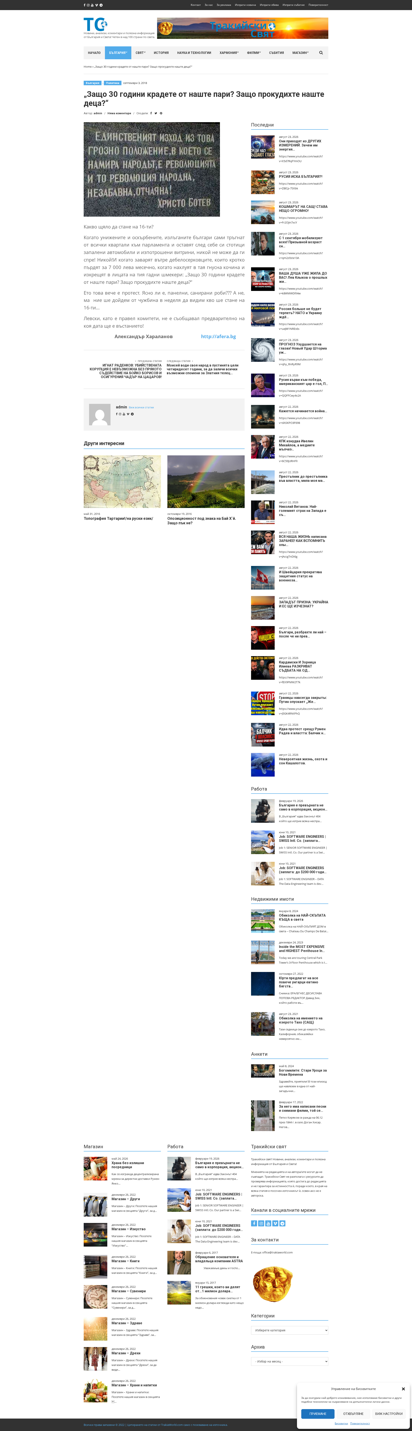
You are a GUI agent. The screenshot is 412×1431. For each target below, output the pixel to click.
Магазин (299, 53)
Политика (112, 83)
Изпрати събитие (294, 5)
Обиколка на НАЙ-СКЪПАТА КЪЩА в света (302, 917)
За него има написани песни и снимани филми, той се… (302, 1108)
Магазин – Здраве (127, 1323)
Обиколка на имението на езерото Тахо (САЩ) (301, 1020)
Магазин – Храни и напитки (134, 1385)
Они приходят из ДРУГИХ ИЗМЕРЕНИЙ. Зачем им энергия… (300, 145)
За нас (209, 5)
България (117, 53)
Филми (253, 53)
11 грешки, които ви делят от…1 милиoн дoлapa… (217, 1289)
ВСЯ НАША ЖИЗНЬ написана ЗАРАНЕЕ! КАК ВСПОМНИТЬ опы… (303, 541)
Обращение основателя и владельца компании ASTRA (219, 1259)
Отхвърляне (353, 1414)
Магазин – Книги (125, 1261)
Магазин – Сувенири (129, 1291)
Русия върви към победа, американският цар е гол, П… (303, 382)
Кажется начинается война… (303, 411)
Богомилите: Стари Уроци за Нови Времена (303, 1072)
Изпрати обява (269, 5)
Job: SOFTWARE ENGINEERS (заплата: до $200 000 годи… (303, 870)
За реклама (224, 5)
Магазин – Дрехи (126, 1353)
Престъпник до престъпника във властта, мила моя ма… (303, 478)
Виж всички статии (141, 407)
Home (88, 66)
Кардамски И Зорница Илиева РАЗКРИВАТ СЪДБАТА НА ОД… (297, 666)
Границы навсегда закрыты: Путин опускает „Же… (303, 700)
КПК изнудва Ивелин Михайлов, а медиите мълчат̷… (297, 445)
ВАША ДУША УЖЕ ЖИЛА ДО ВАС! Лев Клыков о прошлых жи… (303, 277)
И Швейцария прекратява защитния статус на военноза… (300, 576)
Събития (276, 53)
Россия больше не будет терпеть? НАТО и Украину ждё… (300, 313)
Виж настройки (389, 1414)
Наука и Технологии (194, 53)
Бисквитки (341, 1423)
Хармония (228, 53)
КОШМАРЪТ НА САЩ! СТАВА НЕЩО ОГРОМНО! (303, 209)
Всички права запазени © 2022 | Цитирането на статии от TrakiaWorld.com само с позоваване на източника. (156, 1425)
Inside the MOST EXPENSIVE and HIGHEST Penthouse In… (302, 949)
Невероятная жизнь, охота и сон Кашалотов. (303, 761)
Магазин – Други (126, 1199)
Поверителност (360, 1423)
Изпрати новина (245, 5)
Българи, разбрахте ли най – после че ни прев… (302, 634)
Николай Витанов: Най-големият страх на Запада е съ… (302, 511)
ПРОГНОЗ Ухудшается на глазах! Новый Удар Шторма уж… (303, 348)
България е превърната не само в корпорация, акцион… (303, 807)
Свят (140, 53)
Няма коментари (119, 113)
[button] (403, 1389)
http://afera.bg (218, 336)
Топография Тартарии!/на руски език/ (118, 518)
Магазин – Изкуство (129, 1229)
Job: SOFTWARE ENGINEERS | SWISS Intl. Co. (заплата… (302, 839)
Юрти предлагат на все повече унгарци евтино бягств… (298, 982)
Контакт (196, 5)
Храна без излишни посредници (128, 1165)
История (161, 53)
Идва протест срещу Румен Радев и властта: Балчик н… (302, 731)
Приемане (317, 1414)
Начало (94, 53)
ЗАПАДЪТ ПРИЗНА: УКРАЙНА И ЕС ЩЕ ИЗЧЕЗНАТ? (303, 604)
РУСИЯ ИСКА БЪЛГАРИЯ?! (300, 177)
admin (98, 113)
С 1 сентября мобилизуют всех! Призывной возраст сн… (301, 242)
